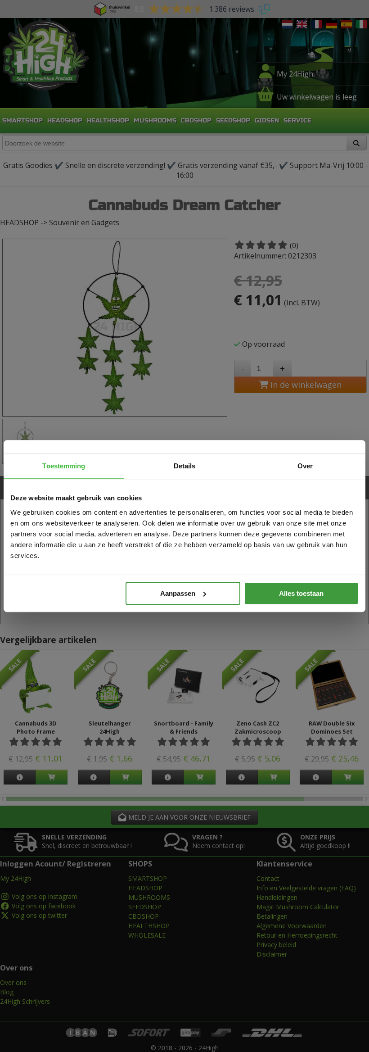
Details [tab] (185, 466)
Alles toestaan (301, 593)
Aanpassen (177, 593)
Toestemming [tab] (63, 466)
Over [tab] (305, 466)
